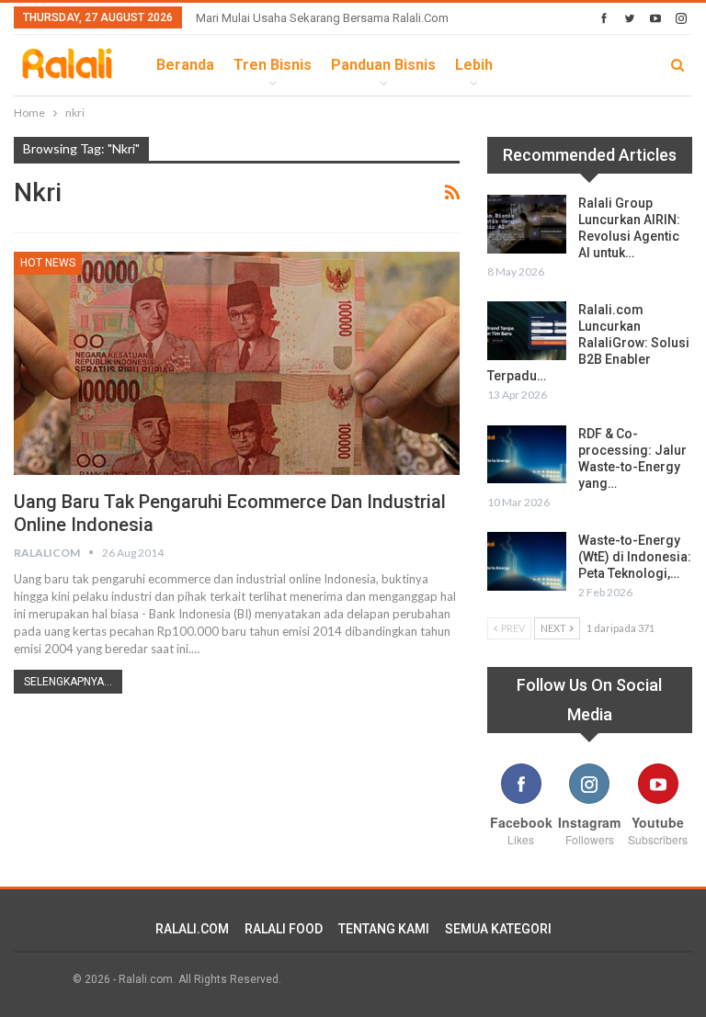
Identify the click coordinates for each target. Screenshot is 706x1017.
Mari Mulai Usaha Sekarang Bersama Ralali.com (322, 18)
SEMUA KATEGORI (498, 928)
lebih (474, 64)
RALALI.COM (192, 928)
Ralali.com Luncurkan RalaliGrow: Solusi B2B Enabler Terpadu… (588, 342)
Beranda (185, 64)
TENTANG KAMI (383, 928)
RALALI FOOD (284, 928)
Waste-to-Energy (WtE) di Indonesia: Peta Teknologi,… (634, 557)
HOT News (47, 262)
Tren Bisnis (272, 64)
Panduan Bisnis (383, 64)
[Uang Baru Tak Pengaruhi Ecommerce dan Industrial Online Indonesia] (237, 363)
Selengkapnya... (68, 681)
